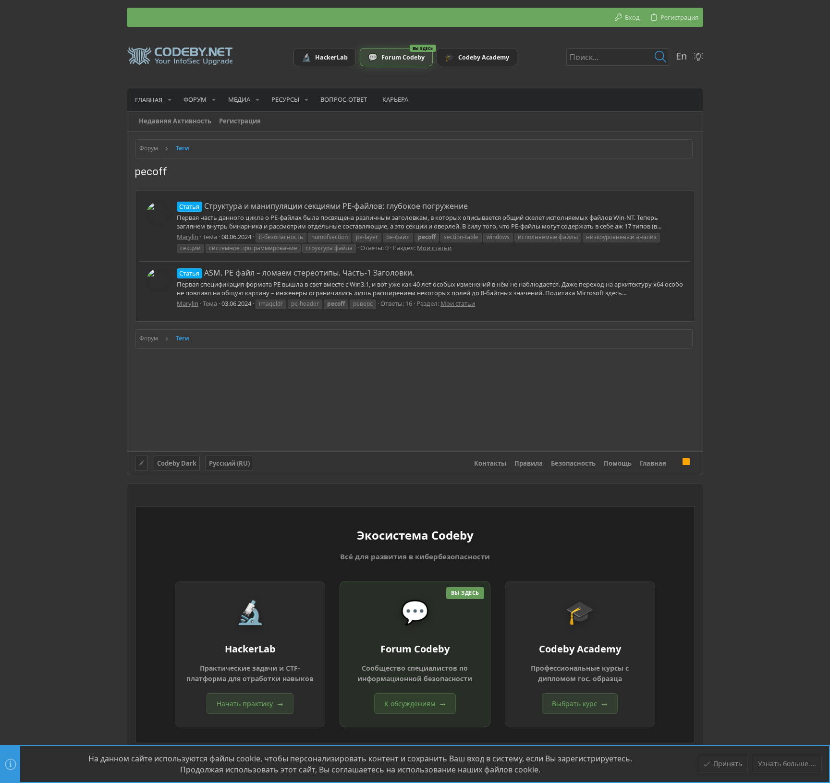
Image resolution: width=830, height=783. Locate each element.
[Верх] (674, 463)
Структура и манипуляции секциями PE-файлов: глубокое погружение (323, 206)
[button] (169, 100)
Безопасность (573, 463)
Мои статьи (434, 247)
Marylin (187, 236)
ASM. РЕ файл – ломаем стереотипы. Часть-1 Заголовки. (296, 272)
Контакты (490, 463)
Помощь (618, 463)
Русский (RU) (229, 463)
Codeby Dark (176, 463)
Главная (653, 463)
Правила (528, 463)
